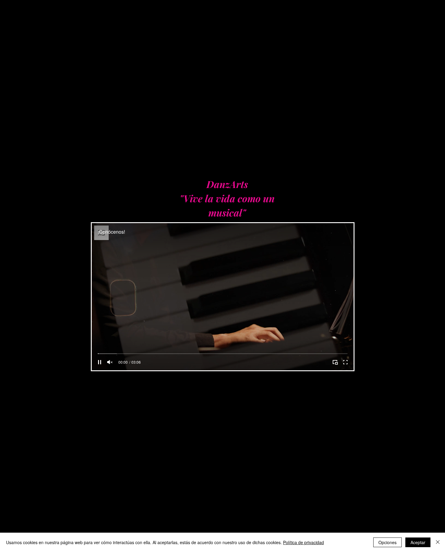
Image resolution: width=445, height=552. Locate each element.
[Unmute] (110, 362)
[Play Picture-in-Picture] (335, 362)
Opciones (387, 542)
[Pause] (100, 362)
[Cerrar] (437, 542)
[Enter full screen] (345, 362)
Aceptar (417, 542)
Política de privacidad (303, 542)
